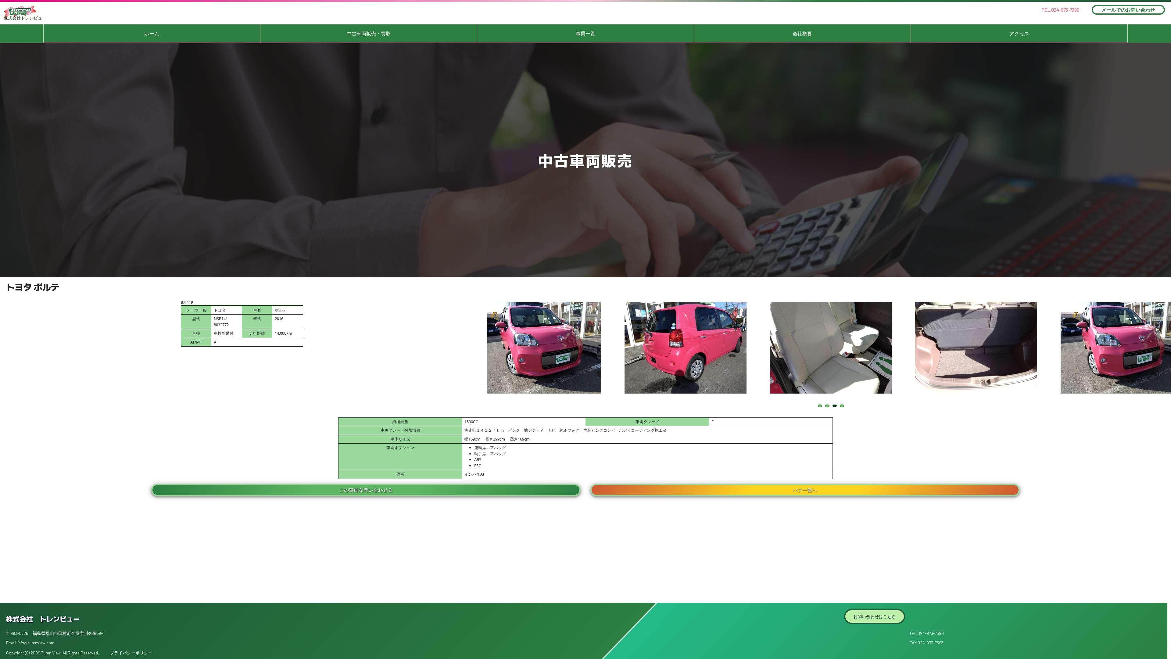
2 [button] (828, 406)
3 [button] (836, 406)
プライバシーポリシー (131, 652)
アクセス (1019, 33)
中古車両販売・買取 (369, 33)
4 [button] (843, 406)
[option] (540, 348)
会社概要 (802, 33)
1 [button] (821, 406)
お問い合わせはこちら (874, 616)
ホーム (152, 33)
